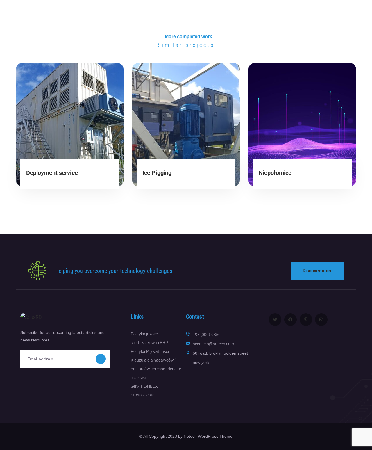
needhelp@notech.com (213, 343)
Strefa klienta (143, 395)
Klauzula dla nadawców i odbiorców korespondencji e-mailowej (156, 369)
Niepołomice (275, 172)
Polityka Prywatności (150, 351)
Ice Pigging (156, 172)
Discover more (318, 270)
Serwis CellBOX (144, 386)
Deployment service (52, 172)
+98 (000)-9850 (207, 334)
